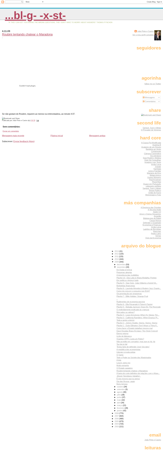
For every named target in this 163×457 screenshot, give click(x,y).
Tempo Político (155, 190)
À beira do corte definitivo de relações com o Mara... (138, 373)
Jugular (158, 166)
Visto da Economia (153, 238)
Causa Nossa (155, 220)
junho (119, 397)
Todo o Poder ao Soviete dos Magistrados (134, 357)
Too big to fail (122, 344)
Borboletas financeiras (126, 286)
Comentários (150, 101)
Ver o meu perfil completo (143, 35)
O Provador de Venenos (151, 130)
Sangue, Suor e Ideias (152, 128)
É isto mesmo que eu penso (128, 379)
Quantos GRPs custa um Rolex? (130, 339)
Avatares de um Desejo (151, 147)
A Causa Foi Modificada (151, 143)
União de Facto (154, 193)
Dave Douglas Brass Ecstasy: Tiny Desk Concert (137, 331)
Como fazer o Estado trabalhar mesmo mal (134, 328)
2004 (117, 424)
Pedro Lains (156, 233)
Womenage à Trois (153, 195)
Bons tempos (122, 384)
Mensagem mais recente (13, 136)
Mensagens (149, 97)
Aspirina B (156, 145)
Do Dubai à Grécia (124, 270)
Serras (158, 236)
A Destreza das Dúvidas (151, 207)
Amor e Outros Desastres (150, 214)
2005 (117, 421)
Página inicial (57, 136)
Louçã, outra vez (123, 363)
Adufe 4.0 (157, 212)
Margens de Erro (154, 173)
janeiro (120, 410)
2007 (117, 416)
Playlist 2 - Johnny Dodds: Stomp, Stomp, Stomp (137, 323)
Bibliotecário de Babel (152, 218)
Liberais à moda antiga (126, 352)
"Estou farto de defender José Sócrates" (133, 347)
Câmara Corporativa (152, 153)
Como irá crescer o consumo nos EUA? (133, 291)
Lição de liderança (124, 336)
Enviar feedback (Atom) (24, 141)
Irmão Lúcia (156, 164)
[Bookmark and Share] (151, 115)
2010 (117, 259)
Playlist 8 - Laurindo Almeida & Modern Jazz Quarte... (139, 288)
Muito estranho (123, 365)
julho (119, 395)
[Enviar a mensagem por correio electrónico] (37, 120)
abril (119, 403)
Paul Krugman (155, 180)
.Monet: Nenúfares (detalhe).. (129, 376)
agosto (120, 392)
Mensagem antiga (97, 136)
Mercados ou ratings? (126, 312)
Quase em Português (152, 184)
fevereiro (121, 408)
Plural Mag (156, 182)
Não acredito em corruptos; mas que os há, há (136, 341)
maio (119, 400)
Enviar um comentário (11, 131)
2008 (117, 413)
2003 (117, 426)
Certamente (156, 151)
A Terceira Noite (154, 210)
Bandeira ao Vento (153, 149)
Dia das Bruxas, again (126, 381)
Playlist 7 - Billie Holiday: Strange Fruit (132, 296)
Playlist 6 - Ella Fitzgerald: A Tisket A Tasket (134, 304)
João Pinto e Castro (145, 31)
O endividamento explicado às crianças (133, 310)
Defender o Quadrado (152, 223)
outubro (120, 387)
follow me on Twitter (153, 84)
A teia (119, 360)
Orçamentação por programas (129, 294)
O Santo (120, 355)
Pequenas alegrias (124, 272)
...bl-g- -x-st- (35, 15)
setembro (121, 389)
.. (117, 299)
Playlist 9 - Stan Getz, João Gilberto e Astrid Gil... (137, 283)
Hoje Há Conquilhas (152, 160)
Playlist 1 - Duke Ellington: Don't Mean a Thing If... (137, 325)
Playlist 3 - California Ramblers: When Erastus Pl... (138, 318)
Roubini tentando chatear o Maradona (27, 34)
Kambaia (157, 169)
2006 (117, 419)
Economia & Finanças (152, 225)
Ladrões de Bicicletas (152, 229)
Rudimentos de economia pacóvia (131, 302)
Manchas (157, 231)
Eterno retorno (122, 333)
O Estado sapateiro (125, 368)
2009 (117, 262)
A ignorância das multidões (128, 275)
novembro (121, 267)
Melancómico (155, 175)
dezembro (121, 264)
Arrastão (157, 216)
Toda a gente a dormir (125, 320)
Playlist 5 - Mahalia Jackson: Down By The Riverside (139, 307)
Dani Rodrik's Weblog (152, 158)
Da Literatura (155, 156)
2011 (117, 256)
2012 (117, 254)
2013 (117, 251)
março (120, 405)
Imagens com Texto (153, 162)
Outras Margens (154, 177)
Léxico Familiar (154, 171)
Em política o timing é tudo (127, 280)
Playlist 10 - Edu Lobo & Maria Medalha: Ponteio (137, 278)
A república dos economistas (128, 349)
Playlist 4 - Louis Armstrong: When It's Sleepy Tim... (138, 315)
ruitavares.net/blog (153, 186)
